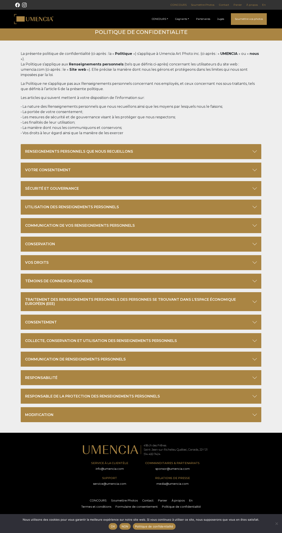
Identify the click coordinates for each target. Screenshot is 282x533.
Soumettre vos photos (249, 18)
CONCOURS (178, 4)
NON (125, 526)
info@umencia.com (110, 468)
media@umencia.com (172, 483)
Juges (220, 18)
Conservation (40, 244)
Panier (238, 4)
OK (113, 526)
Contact (224, 4)
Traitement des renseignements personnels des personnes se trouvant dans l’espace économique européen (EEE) (130, 301)
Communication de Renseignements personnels (75, 359)
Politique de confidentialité (181, 506)
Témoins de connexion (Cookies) (58, 281)
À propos (252, 4)
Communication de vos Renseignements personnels (80, 225)
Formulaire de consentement (136, 506)
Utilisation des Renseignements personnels (72, 207)
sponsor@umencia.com (172, 468)
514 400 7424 (152, 454)
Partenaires (203, 18)
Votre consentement (48, 170)
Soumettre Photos (202, 4)
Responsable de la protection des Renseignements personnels (92, 396)
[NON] (276, 523)
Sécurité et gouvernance (52, 188)
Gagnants (181, 18)
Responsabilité (41, 378)
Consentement (41, 322)
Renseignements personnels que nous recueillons (79, 151)
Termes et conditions (96, 506)
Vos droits (37, 262)
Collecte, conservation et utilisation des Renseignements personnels (101, 341)
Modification (39, 415)
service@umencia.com (109, 483)
